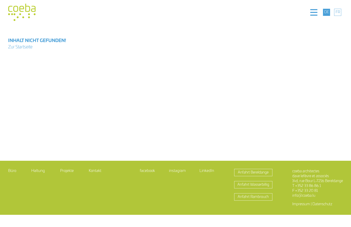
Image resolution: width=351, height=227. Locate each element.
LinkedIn (206, 171)
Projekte (67, 171)
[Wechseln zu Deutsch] (326, 12)
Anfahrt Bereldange (253, 172)
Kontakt (95, 171)
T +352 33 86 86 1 (306, 186)
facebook (147, 171)
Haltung (38, 171)
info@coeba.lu (303, 196)
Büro (12, 171)
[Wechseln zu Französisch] (337, 12)
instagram (177, 171)
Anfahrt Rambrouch (253, 197)
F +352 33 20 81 (305, 191)
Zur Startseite (20, 47)
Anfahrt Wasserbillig (253, 185)
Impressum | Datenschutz (312, 204)
